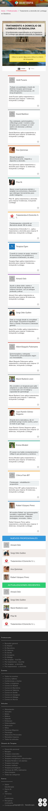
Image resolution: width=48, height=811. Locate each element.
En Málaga (9, 657)
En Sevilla (8, 653)
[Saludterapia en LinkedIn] (40, 804)
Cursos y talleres (11, 679)
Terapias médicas (11, 765)
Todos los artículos (11, 739)
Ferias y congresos (12, 683)
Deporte (8, 718)
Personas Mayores (12, 730)
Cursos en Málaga (11, 697)
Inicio (3, 11)
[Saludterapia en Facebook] (40, 800)
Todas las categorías (12, 774)
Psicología (8, 732)
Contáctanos (9, 805)
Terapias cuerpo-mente (13, 756)
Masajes (8, 751)
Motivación (9, 725)
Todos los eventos (11, 676)
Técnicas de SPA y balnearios (15, 770)
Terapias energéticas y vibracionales (18, 758)
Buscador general (11, 643)
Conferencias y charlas (13, 681)
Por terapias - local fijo (13, 659)
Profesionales (12, 11)
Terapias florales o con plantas (16, 761)
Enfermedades (10, 723)
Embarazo (8, 721)
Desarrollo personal (12, 749)
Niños (7, 728)
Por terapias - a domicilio (14, 664)
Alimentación (9, 709)
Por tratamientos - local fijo (14, 662)
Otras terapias (10, 772)
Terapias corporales (12, 754)
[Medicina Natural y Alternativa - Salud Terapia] (24, 3)
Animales (8, 712)
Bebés (7, 714)
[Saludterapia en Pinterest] (45, 804)
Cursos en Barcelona (12, 688)
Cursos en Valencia (12, 690)
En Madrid (8, 646)
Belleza (7, 716)
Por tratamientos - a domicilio (15, 666)
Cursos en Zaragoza (12, 695)
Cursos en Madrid (11, 686)
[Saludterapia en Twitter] (45, 800)
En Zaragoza (9, 655)
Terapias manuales (12, 763)
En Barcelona (10, 648)
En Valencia (9, 650)
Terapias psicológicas (12, 768)
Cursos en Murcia (11, 699)
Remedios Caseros (12, 737)
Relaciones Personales (13, 735)
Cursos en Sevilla (11, 692)
